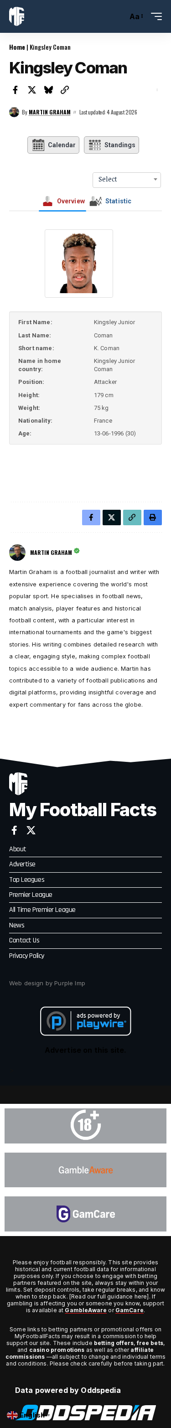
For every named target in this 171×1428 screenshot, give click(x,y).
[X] (31, 830)
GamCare (129, 1310)
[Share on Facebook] (15, 90)
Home (17, 47)
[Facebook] (14, 830)
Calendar (62, 145)
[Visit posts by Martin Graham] (14, 112)
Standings (119, 145)
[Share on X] (32, 90)
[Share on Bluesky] (48, 90)
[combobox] (127, 179)
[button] (118, 16)
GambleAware (86, 1310)
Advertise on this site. (86, 1050)
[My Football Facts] (16, 16)
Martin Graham (50, 112)
